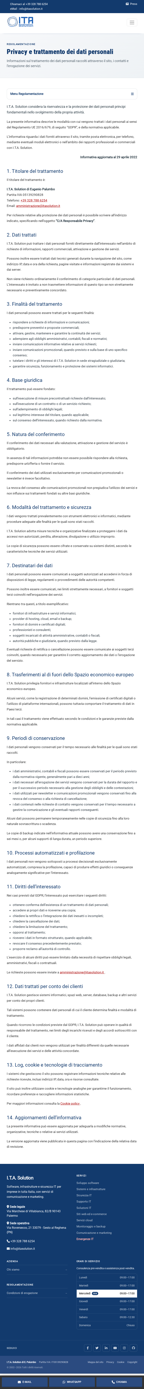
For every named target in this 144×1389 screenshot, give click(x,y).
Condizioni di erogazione (22, 1293)
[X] (97, 1348)
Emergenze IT (85, 1239)
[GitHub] (133, 1348)
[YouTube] (115, 1348)
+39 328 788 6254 (34, 200)
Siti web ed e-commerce (91, 1214)
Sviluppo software (87, 1183)
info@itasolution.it (22, 1248)
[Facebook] (88, 1348)
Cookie (120, 1362)
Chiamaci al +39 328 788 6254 (29, 4)
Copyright (132, 1362)
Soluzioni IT (83, 1208)
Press (133, 4)
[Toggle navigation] (132, 22)
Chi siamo (13, 1269)
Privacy (110, 1362)
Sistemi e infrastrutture (90, 1189)
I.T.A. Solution (20, 1178)
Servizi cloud (84, 1220)
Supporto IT (83, 1201)
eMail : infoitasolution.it (26, 8)
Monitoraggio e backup (90, 1226)
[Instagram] (124, 1348)
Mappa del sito (95, 1362)
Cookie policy (70, 1103)
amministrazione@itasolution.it (38, 206)
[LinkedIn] (106, 1348)
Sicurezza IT (84, 1195)
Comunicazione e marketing (94, 1233)
